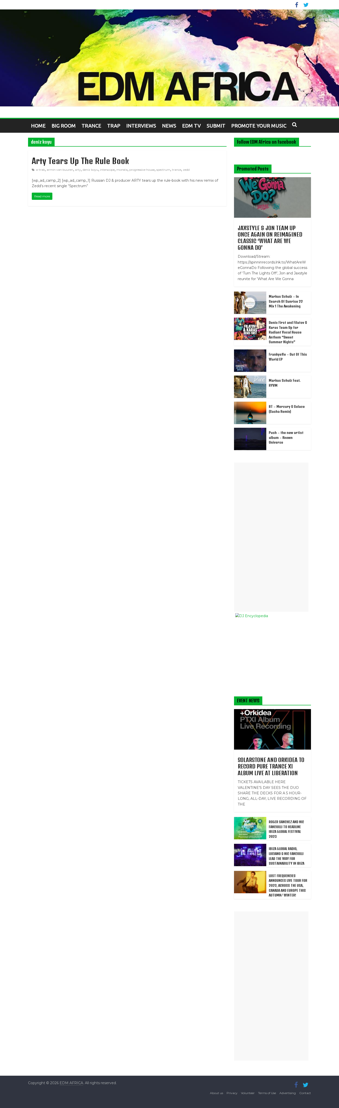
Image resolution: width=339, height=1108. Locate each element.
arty (78, 169)
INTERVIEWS (141, 125)
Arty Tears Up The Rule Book (80, 161)
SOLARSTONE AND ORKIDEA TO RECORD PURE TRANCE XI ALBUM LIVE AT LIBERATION (271, 766)
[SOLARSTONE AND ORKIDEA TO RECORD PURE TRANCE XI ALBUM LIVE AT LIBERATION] (272, 712)
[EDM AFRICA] (169, 58)
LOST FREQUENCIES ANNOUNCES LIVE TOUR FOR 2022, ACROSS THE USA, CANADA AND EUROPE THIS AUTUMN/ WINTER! (288, 885)
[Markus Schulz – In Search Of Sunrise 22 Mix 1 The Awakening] (250, 294)
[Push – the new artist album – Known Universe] (250, 430)
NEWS (169, 125)
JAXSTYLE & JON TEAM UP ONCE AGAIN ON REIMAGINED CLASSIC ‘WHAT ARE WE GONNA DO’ (270, 237)
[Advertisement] (271, 537)
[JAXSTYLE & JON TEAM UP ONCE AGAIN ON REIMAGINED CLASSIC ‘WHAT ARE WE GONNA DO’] (272, 180)
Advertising (287, 1093)
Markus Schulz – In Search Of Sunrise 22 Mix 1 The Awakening (286, 301)
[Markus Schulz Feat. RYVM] (250, 378)
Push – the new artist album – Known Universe (286, 437)
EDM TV (191, 125)
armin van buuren (60, 169)
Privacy (232, 1093)
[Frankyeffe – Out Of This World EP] (250, 352)
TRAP (113, 125)
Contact (305, 1093)
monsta (122, 169)
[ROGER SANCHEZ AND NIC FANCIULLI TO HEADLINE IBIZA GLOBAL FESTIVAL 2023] (250, 819)
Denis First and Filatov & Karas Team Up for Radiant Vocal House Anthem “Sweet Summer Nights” (288, 332)
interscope (107, 169)
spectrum (163, 169)
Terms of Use (267, 1093)
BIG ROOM (64, 125)
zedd (186, 169)
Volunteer (248, 1093)
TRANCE (91, 125)
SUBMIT (216, 125)
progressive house (142, 169)
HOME (38, 125)
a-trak (40, 169)
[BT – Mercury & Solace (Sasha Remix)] (250, 404)
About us (216, 1093)
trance (176, 169)
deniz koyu (90, 169)
